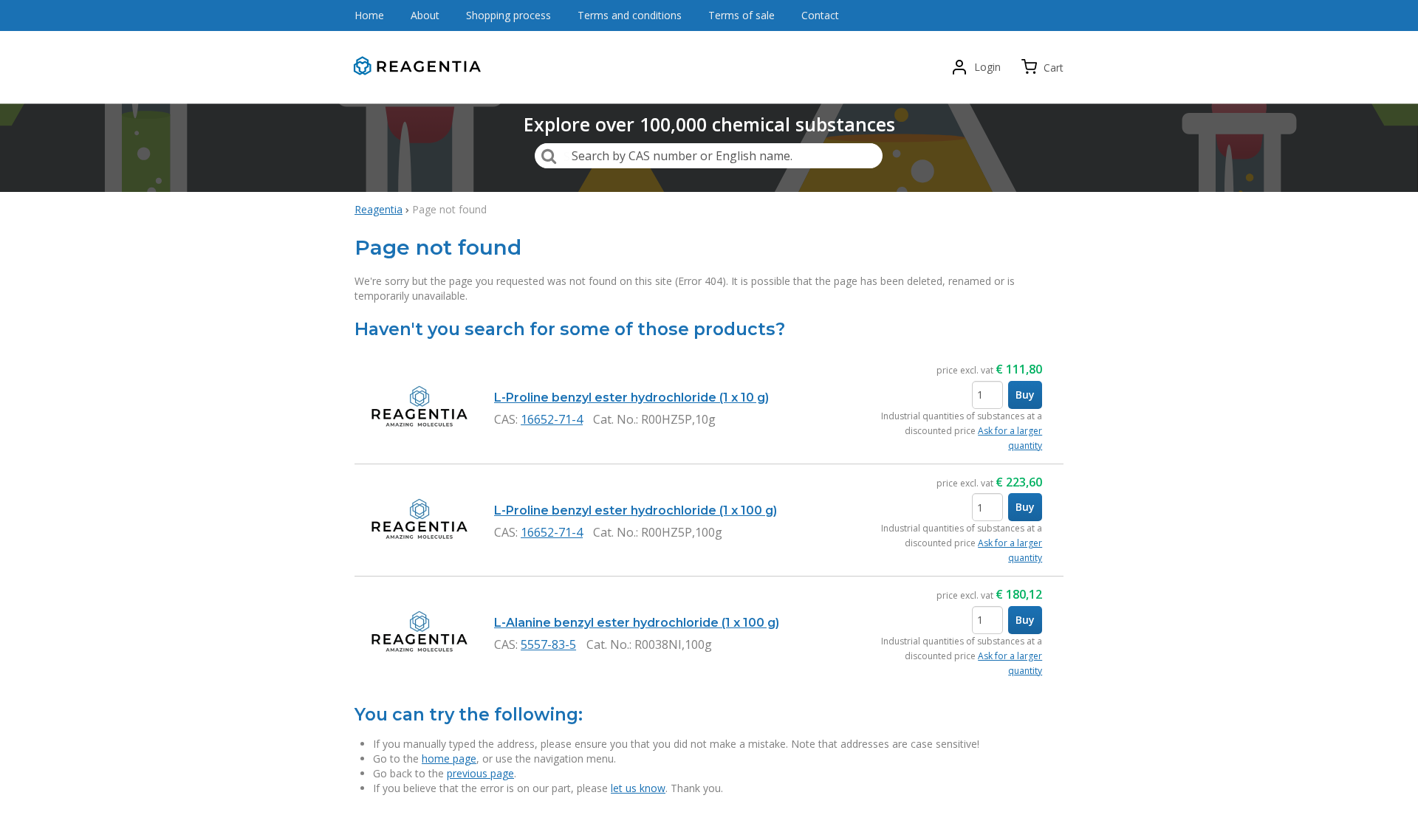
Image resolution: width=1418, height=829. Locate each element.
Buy (1025, 395)
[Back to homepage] (420, 67)
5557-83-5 (548, 644)
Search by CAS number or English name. (682, 156)
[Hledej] (549, 155)
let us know (638, 788)
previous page (480, 773)
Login (987, 67)
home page (449, 758)
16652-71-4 (552, 419)
